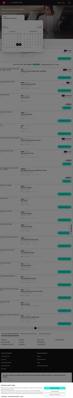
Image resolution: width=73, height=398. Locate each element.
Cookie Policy (4, 396)
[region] (36, 390)
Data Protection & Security (13, 396)
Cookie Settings (55, 391)
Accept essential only (54, 394)
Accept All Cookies (54, 388)
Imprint (21, 396)
